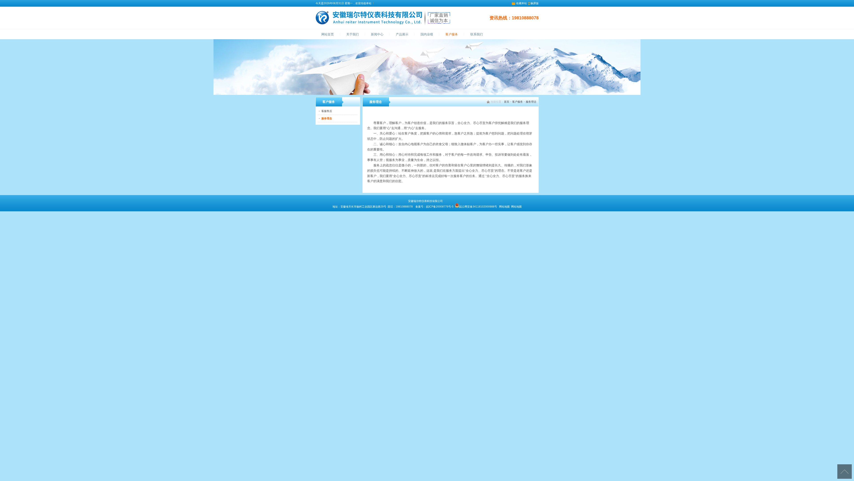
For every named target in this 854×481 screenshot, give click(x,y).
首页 (506, 101)
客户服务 (451, 34)
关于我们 (352, 34)
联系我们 (476, 34)
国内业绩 (427, 34)
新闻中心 (377, 34)
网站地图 (504, 206)
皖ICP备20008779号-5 (439, 206)
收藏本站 (521, 3)
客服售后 (326, 111)
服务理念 (531, 101)
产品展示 (402, 34)
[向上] (844, 471)
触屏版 (535, 3)
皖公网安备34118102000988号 (478, 206)
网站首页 (327, 34)
